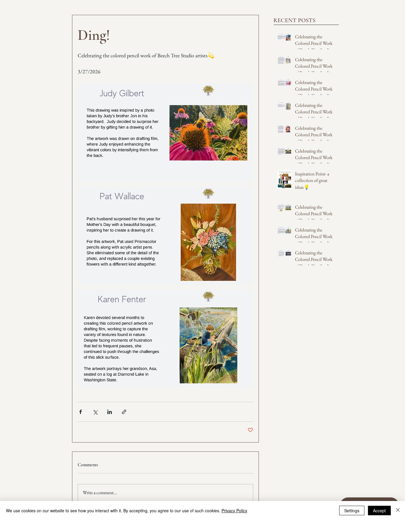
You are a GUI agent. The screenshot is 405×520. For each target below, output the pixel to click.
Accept (379, 510)
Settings (351, 510)
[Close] (397, 510)
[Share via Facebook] (80, 412)
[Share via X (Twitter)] (95, 412)
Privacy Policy (234, 510)
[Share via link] (124, 412)
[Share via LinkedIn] (109, 412)
